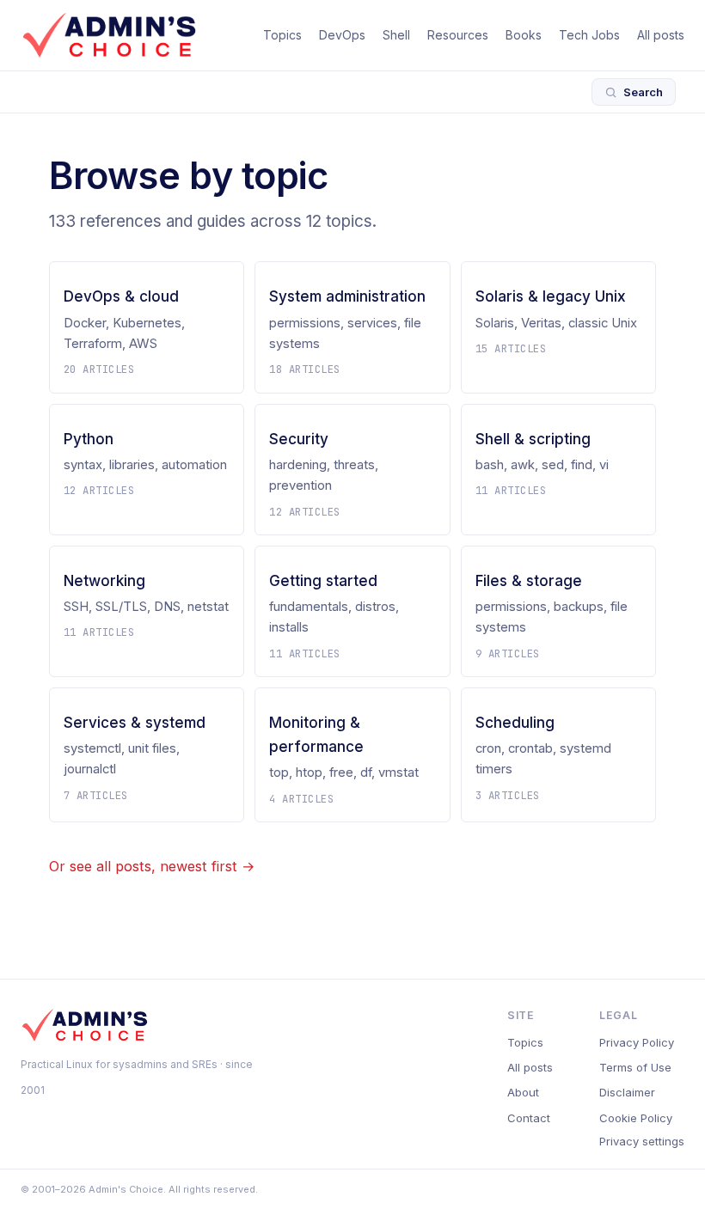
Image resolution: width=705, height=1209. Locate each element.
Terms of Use (635, 1067)
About (523, 1092)
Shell (396, 34)
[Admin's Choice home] (109, 35)
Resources (457, 34)
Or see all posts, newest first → (151, 866)
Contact (528, 1118)
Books (524, 34)
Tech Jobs (589, 34)
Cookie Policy (635, 1118)
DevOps (342, 34)
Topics (282, 34)
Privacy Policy (636, 1042)
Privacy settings (641, 1141)
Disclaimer (627, 1092)
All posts (660, 34)
